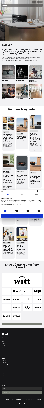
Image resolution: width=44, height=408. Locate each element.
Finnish (3, 382)
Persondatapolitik (9, 399)
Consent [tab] (7, 194)
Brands (3, 339)
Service (3, 354)
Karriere (3, 343)
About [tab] (36, 194)
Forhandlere (4, 362)
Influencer (4, 368)
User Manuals (4, 353)
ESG (2, 347)
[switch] (16, 211)
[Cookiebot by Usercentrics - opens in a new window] (38, 191)
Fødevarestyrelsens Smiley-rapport (29, 400)
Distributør (4, 366)
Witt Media (4, 351)
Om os (3, 345)
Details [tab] (22, 194)
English (3, 373)
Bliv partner (4, 360)
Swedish (3, 377)
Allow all (36, 215)
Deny (8, 215)
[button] (41, 5)
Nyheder (3, 341)
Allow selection (22, 215)
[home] (4, 5)
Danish (3, 375)
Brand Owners (5, 364)
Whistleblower (19, 399)
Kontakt (3, 349)
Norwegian (4, 379)
